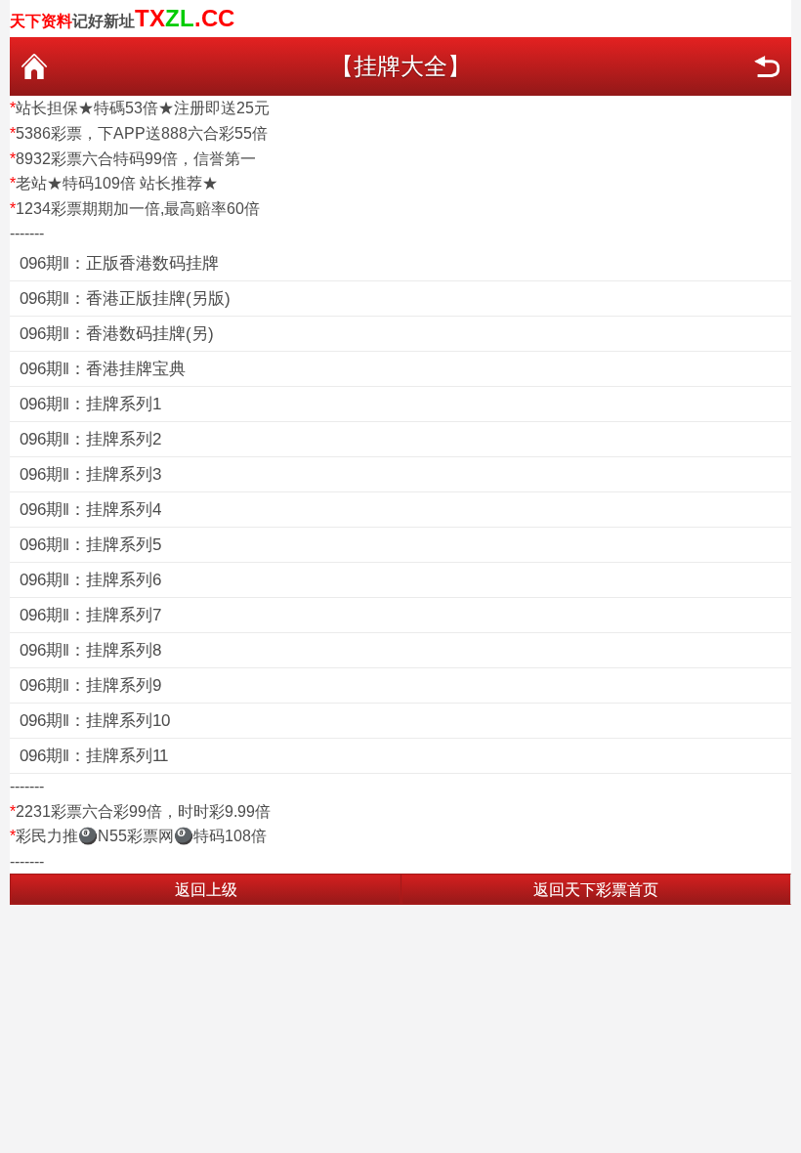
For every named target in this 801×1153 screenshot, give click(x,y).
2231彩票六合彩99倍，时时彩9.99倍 (143, 811)
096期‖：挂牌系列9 (90, 685)
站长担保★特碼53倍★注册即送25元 (143, 108)
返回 (766, 66)
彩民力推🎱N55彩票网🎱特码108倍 (141, 836)
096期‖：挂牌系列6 (90, 580)
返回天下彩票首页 (595, 889)
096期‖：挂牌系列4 (90, 509)
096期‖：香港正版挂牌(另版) (125, 298)
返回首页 (34, 66)
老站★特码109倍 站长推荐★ (117, 183)
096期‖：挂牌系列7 (90, 615)
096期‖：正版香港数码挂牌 (119, 263)
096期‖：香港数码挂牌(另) (117, 333)
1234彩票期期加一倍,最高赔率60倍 (138, 208)
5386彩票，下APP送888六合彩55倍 (142, 133)
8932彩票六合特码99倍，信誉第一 (136, 158)
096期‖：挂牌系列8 (90, 650)
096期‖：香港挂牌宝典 (103, 369)
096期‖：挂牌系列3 (90, 474)
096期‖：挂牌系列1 (90, 404)
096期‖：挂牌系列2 (90, 439)
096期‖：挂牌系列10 (95, 720)
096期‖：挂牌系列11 (94, 756)
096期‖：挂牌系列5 (90, 544)
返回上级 (206, 889)
